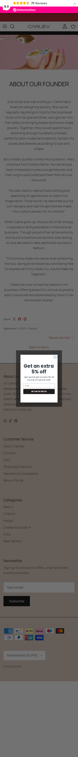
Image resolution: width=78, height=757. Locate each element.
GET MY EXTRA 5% (39, 391)
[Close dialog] (55, 357)
